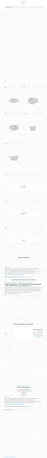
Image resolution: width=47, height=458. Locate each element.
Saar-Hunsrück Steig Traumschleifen (23, 280)
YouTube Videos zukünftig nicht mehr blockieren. (16, 277)
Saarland (15, 282)
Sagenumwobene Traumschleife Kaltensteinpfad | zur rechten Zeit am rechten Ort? (23, 285)
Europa (11, 282)
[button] (23, 80)
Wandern (30, 282)
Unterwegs (26, 282)
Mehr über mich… (39, 337)
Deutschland (7, 282)
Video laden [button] (28, 277)
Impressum (7, 456)
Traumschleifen (20, 282)
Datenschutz (12, 456)
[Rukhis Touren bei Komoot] (23, 385)
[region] (23, 46)
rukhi (6, 293)
